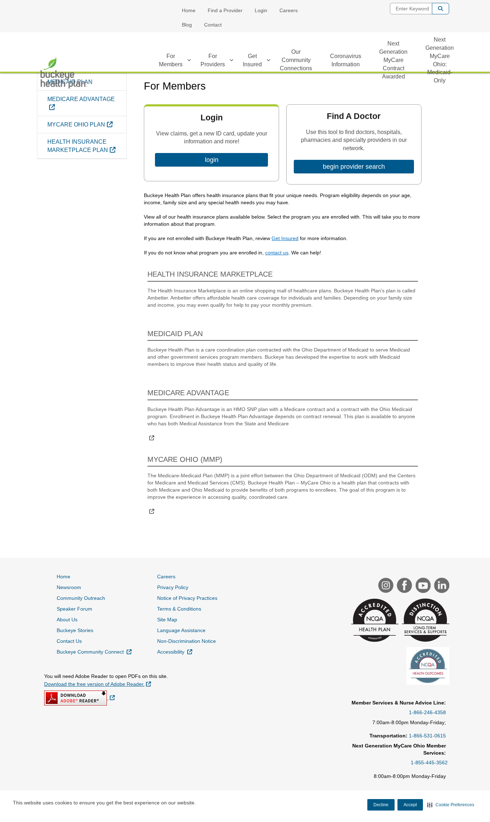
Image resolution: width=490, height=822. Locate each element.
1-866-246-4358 (427, 712)
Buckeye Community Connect (94, 652)
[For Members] (189, 61)
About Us (67, 619)
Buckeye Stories (75, 630)
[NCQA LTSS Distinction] (424, 621)
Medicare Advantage (81, 103)
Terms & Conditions (179, 609)
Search (440, 8)
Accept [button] (410, 804)
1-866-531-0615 (427, 736)
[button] (451, 805)
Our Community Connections (296, 60)
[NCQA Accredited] (374, 621)
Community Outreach (81, 598)
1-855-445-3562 (429, 762)
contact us (276, 252)
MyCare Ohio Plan (86, 124)
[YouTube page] (422, 586)
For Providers (213, 60)
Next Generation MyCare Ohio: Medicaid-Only (439, 60)
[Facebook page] (403, 586)
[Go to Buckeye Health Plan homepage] (64, 73)
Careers (288, 10)
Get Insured (252, 60)
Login (261, 10)
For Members (171, 60)
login (211, 159)
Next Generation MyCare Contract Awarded (393, 59)
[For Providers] (231, 61)
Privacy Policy (172, 587)
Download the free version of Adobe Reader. (97, 684)
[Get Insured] (268, 61)
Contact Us (69, 641)
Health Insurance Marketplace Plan (86, 146)
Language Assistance (181, 630)
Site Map (167, 619)
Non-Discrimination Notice (186, 641)
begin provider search (354, 166)
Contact (213, 25)
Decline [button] (380, 804)
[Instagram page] (384, 586)
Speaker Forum (74, 609)
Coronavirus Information (345, 60)
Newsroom (69, 587)
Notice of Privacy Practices (187, 598)
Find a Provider (225, 10)
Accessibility (174, 652)
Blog (187, 25)
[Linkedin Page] (440, 586)
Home (188, 10)
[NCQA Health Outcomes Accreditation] (427, 667)
